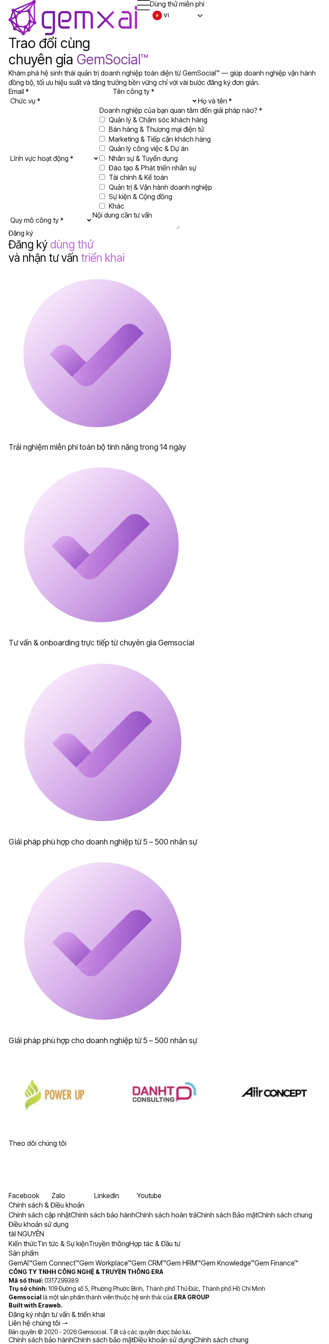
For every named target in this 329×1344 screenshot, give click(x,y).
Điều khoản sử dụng (164, 1339)
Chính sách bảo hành (41, 1339)
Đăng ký (21, 233)
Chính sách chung (221, 1339)
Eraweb (49, 1305)
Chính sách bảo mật (103, 1339)
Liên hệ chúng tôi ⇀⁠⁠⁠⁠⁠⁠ (38, 1323)
